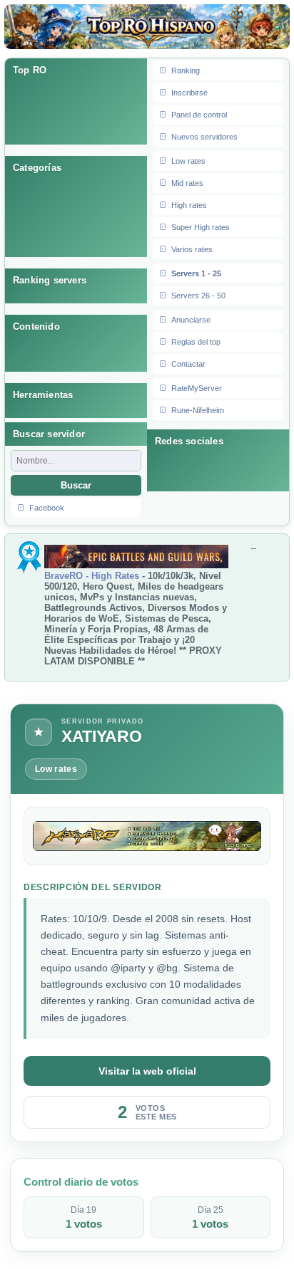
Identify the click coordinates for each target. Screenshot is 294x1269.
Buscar (76, 485)
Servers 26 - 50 (198, 295)
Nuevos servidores (204, 136)
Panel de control (199, 114)
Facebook (46, 507)
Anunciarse (191, 319)
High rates (189, 205)
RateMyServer (196, 388)
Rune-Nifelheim (197, 410)
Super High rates (200, 227)
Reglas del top (195, 342)
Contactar (188, 364)
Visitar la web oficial (147, 1071)
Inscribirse (189, 92)
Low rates (188, 161)
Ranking (185, 70)
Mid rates (187, 183)
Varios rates (192, 249)
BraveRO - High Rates (91, 575)
